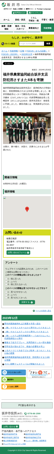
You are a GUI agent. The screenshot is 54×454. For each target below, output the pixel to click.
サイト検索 (10, 43)
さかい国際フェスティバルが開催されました (24, 364)
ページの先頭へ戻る (43, 311)
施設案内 (10, 379)
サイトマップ (36, 13)
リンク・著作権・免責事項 (35, 441)
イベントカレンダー (14, 372)
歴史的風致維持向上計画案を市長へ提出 (22, 323)
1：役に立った (14, 279)
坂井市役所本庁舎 (10, 434)
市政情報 (14, 51)
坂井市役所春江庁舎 (33, 437)
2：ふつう (12, 281)
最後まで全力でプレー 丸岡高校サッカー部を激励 (27, 342)
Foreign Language (44, 9)
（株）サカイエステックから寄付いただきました (26, 332)
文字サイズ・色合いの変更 (13, 9)
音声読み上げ (20, 13)
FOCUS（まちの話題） (37, 51)
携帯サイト (30, 9)
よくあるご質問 (12, 386)
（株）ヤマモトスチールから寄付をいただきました (27, 328)
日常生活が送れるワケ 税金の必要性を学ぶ (24, 346)
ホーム (4, 51)
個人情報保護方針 (10, 441)
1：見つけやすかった (17, 292)
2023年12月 (26, 54)
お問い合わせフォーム (17, 252)
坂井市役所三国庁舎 (11, 437)
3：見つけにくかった (17, 297)
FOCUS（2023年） (10, 54)
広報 (22, 51)
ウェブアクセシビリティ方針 (14, 444)
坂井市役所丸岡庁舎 (33, 434)
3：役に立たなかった (17, 284)
